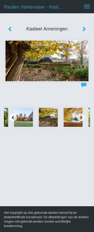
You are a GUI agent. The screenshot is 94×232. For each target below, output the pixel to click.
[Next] (81, 117)
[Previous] (13, 117)
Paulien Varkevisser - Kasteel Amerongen (36, 6)
